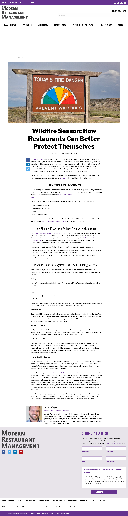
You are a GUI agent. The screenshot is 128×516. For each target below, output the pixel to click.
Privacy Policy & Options (113, 443)
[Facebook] (115, 2)
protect (63, 178)
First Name (85, 451)
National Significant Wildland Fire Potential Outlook (65, 373)
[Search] (124, 15)
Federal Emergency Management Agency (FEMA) (51, 233)
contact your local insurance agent (54, 221)
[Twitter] (118, 2)
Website (66, 411)
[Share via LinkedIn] (28, 164)
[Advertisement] (64, 43)
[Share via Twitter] (28, 169)
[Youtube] (125, 2)
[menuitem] (4, 2)
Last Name (110, 451)
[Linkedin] (121, 2)
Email (84, 461)
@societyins (48, 411)
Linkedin (58, 411)
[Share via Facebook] (28, 160)
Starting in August (37, 159)
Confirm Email (111, 461)
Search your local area (38, 219)
